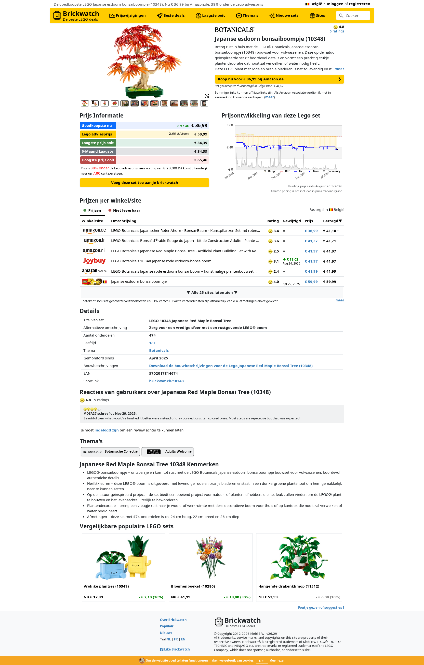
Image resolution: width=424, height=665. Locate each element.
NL (168, 639)
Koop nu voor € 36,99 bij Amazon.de (279, 78)
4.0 (276, 281)
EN (183, 639)
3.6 (276, 240)
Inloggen (335, 3)
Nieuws (166, 633)
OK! (261, 661)
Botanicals (159, 350)
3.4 (276, 230)
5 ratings (337, 31)
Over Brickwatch (173, 620)
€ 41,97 (311, 251)
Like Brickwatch (177, 649)
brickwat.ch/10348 (166, 380)
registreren (359, 3)
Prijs (309, 220)
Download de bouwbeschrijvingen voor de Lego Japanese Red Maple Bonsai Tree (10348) (231, 365)
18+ (152, 342)
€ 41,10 (329, 230)
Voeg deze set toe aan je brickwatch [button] (144, 182)
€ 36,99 (311, 230)
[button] (207, 95)
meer (339, 68)
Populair (166, 626)
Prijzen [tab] (94, 210)
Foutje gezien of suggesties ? (321, 607)
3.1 (276, 261)
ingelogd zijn (106, 430)
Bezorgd (330, 220)
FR (176, 639)
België (316, 3)
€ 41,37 (311, 240)
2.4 (276, 271)
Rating (272, 220)
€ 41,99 (311, 271)
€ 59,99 (311, 281)
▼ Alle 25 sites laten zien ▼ (212, 292)
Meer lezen (277, 660)
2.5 (276, 251)
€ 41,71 (329, 240)
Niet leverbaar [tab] (126, 210)
